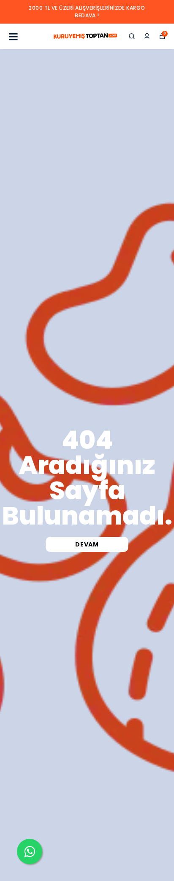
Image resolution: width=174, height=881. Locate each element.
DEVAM (87, 544)
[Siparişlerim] (147, 36)
